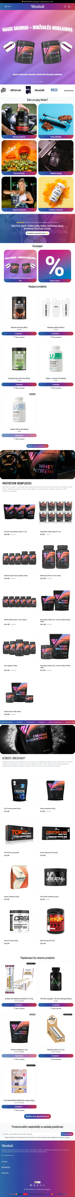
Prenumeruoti (67, 1134)
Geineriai (54, 722)
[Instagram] (34, 1185)
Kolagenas (65, 722)
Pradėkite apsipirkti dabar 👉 (37, 233)
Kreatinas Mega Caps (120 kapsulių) (49, 852)
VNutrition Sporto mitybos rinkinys (12, 711)
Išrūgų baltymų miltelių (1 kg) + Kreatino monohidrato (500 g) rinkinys (55, 621)
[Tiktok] (37, 1185)
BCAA (26, 722)
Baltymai (7, 722)
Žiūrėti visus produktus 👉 (37, 446)
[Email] (40, 1185)
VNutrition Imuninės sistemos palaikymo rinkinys (16, 575)
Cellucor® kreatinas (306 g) (11, 940)
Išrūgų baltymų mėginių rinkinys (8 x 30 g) (50, 532)
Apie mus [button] (4, 1162)
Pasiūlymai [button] (5, 1173)
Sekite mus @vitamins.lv (37, 1116)
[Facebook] (31, 1185)
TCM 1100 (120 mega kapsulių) (11, 852)
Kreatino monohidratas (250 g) (11, 896)
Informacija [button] (6, 1167)
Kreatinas (17, 722)
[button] (8, 6)
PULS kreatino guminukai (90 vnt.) (12, 808)
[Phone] (44, 1185)
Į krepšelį (18, 334)
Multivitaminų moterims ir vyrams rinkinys (50, 575)
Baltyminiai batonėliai (39, 722)
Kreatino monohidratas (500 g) (47, 808)
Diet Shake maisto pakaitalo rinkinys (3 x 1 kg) (15, 532)
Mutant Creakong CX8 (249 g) (47, 940)
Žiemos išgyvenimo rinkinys (10, 665)
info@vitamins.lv (9, 1155)
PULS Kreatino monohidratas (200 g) (49, 896)
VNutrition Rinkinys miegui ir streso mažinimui (15, 620)
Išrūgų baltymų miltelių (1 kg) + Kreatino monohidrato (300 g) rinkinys (55, 666)
